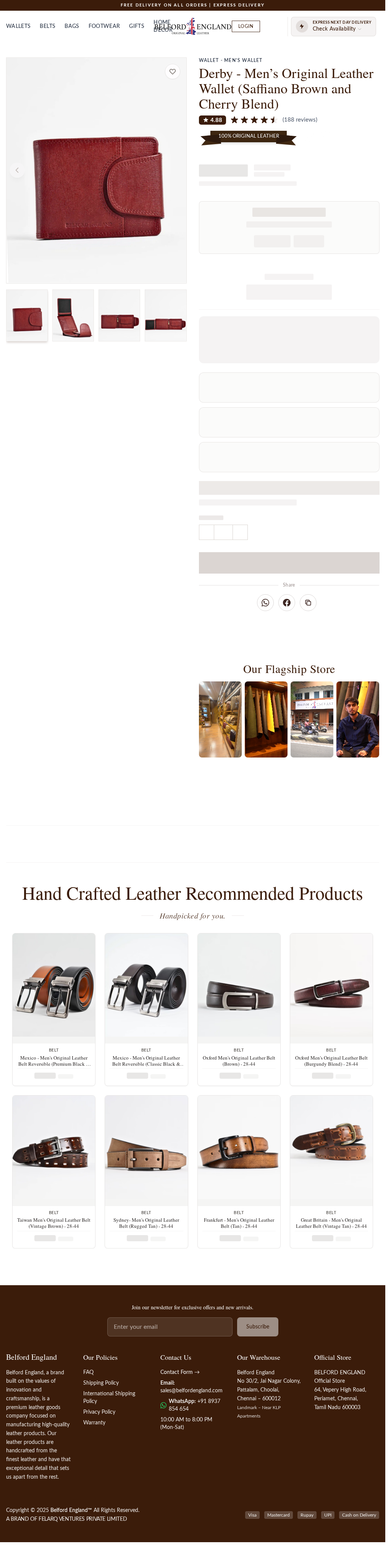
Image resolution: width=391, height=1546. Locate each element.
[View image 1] (27, 315)
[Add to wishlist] (172, 71)
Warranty (94, 1423)
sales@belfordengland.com (191, 1390)
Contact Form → (180, 1372)
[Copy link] (308, 602)
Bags (72, 26)
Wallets (18, 26)
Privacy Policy (99, 1412)
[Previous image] (17, 170)
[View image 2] (73, 315)
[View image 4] (165, 315)
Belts (47, 26)
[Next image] (175, 170)
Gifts (136, 26)
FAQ (88, 1372)
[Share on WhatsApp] (265, 602)
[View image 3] (119, 315)
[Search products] (272, 26)
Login (246, 26)
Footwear (104, 26)
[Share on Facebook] (286, 602)
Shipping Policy (101, 1383)
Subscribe (257, 1327)
